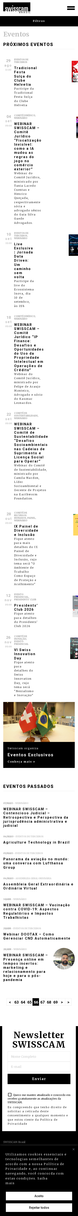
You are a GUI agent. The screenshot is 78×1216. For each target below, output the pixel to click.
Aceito (39, 1196)
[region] (39, 1181)
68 (49, 1002)
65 (29, 1002)
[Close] (73, 1149)
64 (23, 1002)
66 (36, 1002)
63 (16, 1002)
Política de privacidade (38, 1183)
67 (42, 1002)
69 (55, 1002)
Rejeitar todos (39, 1207)
